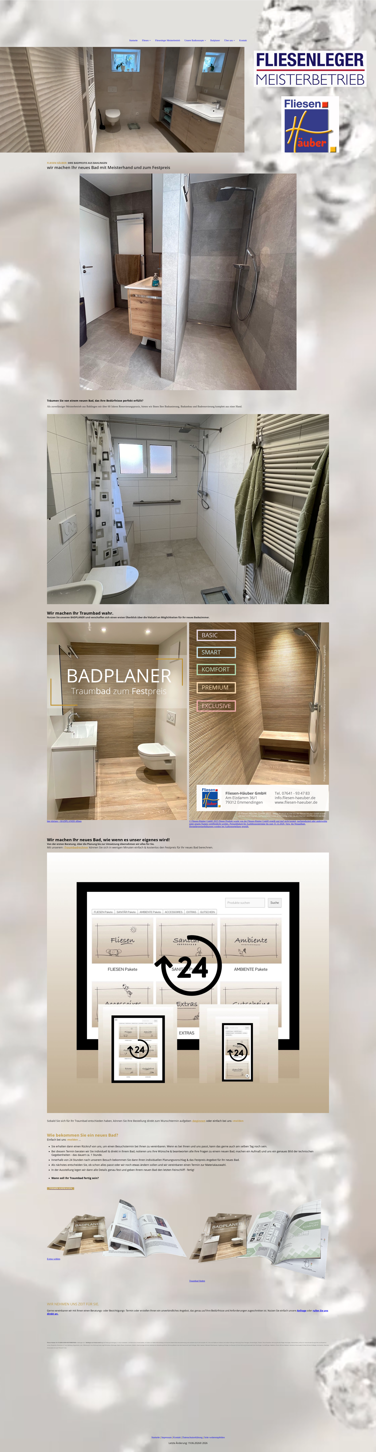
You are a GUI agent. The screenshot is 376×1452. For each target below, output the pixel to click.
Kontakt (243, 40)
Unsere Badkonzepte (194, 40)
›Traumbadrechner (75, 847)
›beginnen (198, 1121)
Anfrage (301, 1310)
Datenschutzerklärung (192, 1437)
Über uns (228, 40)
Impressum (166, 1437)
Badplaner (215, 40)
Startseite (133, 40)
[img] (122, 100)
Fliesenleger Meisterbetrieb (167, 40)
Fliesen (145, 40)
